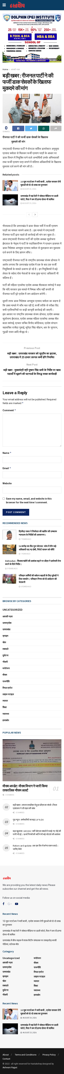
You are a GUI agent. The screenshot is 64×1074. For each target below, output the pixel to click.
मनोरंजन (6, 668)
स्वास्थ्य (6, 713)
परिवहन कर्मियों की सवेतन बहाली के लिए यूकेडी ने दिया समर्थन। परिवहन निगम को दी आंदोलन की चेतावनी (39, 579)
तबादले (5, 649)
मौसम (5, 674)
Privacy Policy (49, 1054)
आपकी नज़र (15, 69)
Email (7, 468)
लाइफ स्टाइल (8, 694)
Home (5, 69)
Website (7, 483)
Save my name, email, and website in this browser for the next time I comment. (29, 500)
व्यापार (5, 700)
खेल (4, 642)
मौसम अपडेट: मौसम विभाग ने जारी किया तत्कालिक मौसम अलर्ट (25, 788)
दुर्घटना (5, 655)
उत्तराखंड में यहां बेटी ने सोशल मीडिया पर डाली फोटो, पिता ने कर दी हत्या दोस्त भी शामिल (39, 197)
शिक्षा (5, 707)
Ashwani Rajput (10, 1067)
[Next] (35, 214)
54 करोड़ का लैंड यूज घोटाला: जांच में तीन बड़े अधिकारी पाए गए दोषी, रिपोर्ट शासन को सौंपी (37, 548)
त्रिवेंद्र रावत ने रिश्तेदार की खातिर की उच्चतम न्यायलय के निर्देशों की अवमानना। (38, 533)
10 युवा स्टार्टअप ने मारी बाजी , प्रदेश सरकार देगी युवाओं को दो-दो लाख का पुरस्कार (40, 183)
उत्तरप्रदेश (7, 623)
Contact (6, 1059)
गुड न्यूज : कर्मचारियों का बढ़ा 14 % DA (28, 819)
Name (7, 453)
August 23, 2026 (29, 203)
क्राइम (5, 635)
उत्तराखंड (6, 629)
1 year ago (25, 554)
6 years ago (25, 587)
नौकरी (5, 661)
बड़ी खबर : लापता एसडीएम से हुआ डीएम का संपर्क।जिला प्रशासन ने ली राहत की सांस (35, 806)
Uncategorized (13, 609)
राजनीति (6, 681)
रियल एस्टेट (7, 687)
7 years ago (25, 539)
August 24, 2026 (29, 189)
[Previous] (29, 214)
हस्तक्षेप (6, 720)
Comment (9, 410)
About (6, 1054)
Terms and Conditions (25, 1054)
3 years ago (12, 569)
